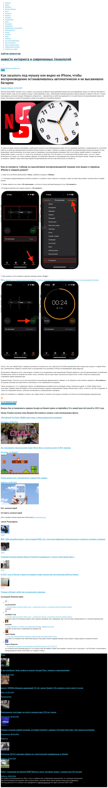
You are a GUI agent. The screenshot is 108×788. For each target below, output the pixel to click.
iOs (6, 404)
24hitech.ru (74, 780)
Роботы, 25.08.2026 (8, 758)
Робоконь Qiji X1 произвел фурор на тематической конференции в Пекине (34, 754)
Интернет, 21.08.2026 (9, 452)
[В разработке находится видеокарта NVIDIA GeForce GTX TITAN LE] (6, 642)
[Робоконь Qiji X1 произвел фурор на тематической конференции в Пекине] (5, 750)
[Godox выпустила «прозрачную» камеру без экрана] (20, 504)
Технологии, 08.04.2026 (10, 734)
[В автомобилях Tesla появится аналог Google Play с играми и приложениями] (5, 666)
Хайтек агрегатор (44, 782)
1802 (3, 552)
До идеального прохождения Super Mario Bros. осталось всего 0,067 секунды (36, 447)
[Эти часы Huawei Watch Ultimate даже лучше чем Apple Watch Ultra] (6, 632)
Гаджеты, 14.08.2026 (9, 482)
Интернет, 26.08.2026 (9, 422)
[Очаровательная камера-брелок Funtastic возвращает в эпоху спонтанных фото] (5, 550)
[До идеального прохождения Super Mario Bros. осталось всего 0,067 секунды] (20, 474)
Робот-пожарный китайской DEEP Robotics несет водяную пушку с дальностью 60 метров (41, 771)
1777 (3, 588)
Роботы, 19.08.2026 (8, 776)
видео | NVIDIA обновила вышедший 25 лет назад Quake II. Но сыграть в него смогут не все (42, 688)
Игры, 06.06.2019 (7, 675)
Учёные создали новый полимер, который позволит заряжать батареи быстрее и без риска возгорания (47, 730)
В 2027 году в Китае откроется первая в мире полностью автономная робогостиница (39, 574)
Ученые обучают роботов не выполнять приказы (23, 592)
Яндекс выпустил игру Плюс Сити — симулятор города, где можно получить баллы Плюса (39, 607)
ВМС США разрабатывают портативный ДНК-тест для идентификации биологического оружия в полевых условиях (53, 539)
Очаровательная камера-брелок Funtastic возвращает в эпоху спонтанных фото (37, 557)
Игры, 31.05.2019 (7, 692)
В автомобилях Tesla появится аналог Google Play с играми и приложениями (35, 670)
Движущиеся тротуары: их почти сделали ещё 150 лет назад (28, 712)
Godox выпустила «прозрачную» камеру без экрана (24, 478)
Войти (3, 68)
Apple (3, 70)
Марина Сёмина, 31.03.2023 (11, 88)
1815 (3, 535)
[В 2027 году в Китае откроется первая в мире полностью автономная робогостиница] (5, 568)
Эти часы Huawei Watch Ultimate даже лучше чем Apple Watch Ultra (32, 636)
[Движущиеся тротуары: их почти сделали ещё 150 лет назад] (5, 708)
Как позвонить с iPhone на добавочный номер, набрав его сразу (30, 626)
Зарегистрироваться (12, 68)
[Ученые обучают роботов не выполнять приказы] (5, 586)
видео (14, 404)
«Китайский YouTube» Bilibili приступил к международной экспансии (31, 417)
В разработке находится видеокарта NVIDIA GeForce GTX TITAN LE (32, 646)
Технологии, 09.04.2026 (10, 717)
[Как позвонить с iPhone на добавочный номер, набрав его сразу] (6, 622)
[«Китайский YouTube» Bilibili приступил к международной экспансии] (20, 443)
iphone (9, 404)
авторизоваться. (40, 517)
